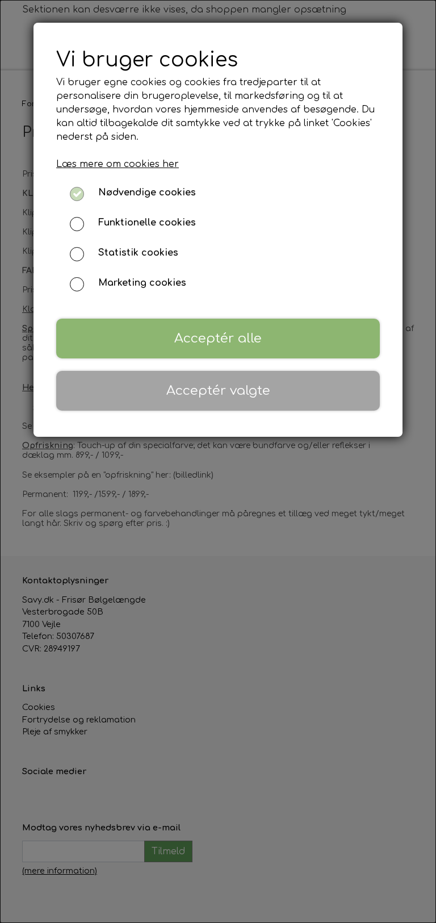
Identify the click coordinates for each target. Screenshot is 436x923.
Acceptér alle (218, 338)
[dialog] (218, 461)
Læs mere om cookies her (117, 164)
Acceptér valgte (218, 390)
